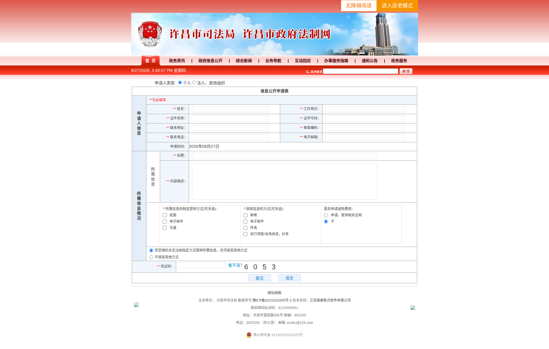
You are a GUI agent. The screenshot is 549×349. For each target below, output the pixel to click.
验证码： (165, 266)
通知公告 (370, 60)
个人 (187, 83)
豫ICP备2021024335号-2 (272, 300)
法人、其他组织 (211, 83)
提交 (260, 278)
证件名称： (176, 118)
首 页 (150, 60)
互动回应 (303, 60)
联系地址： (176, 128)
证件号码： (310, 118)
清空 (289, 278)
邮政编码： (310, 128)
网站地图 (274, 293)
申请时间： (178, 147)
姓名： (180, 109)
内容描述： (176, 181)
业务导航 (273, 60)
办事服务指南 (336, 60)
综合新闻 (244, 60)
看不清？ (236, 265)
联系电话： (176, 137)
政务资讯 (177, 60)
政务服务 (399, 60)
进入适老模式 (397, 6)
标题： (180, 155)
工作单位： (310, 109)
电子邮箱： (310, 137)
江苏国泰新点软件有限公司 (330, 300)
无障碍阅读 (359, 6)
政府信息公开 (210, 60)
